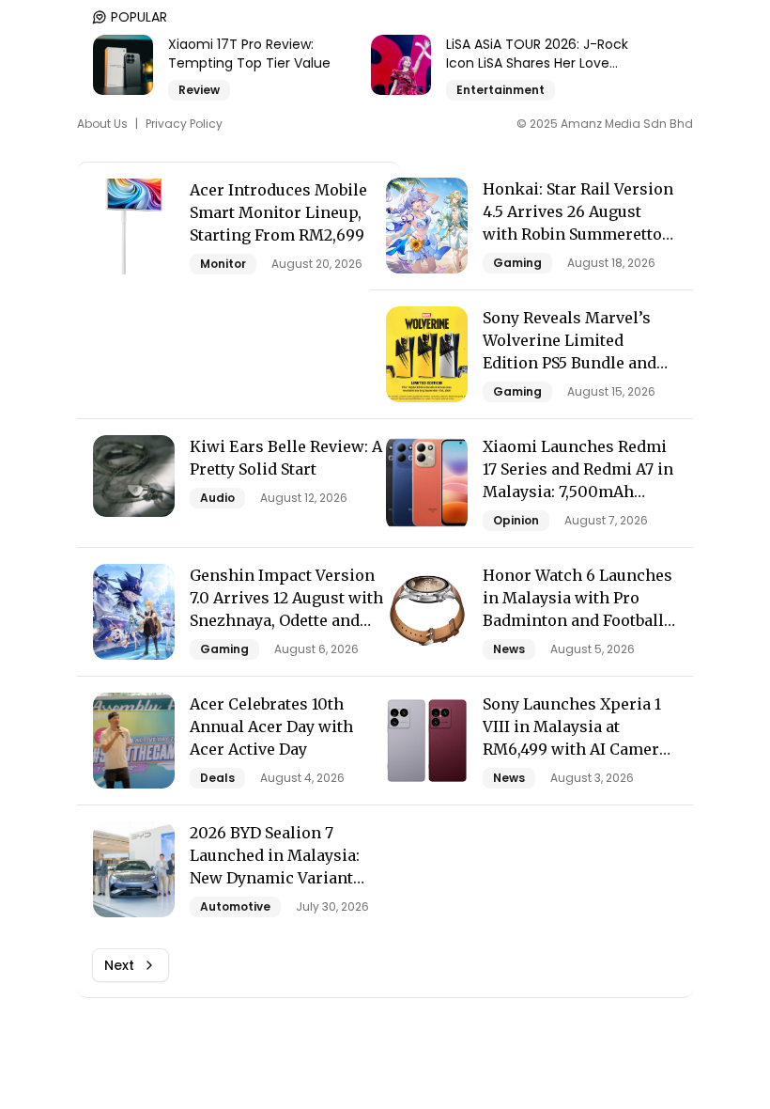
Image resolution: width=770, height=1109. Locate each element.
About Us (102, 124)
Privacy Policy (184, 124)
